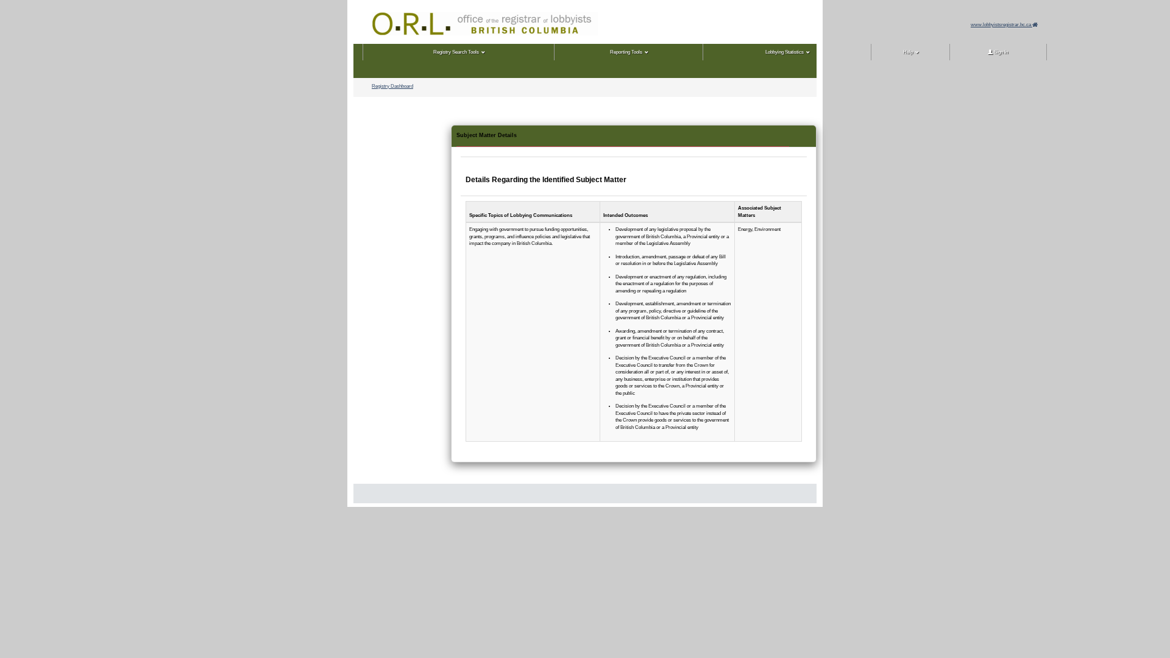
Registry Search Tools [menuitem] (456, 52)
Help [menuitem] (908, 52)
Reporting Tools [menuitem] (626, 52)
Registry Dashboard (392, 86)
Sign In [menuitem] (1000, 52)
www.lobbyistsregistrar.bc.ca (1001, 24)
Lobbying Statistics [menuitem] (784, 52)
